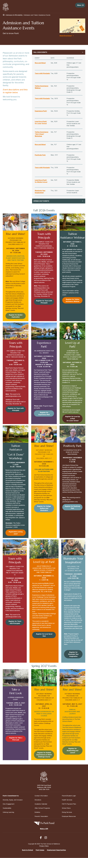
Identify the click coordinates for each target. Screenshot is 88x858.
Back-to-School (27, 850)
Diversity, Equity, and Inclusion (13, 800)
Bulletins (37, 812)
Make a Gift (44, 829)
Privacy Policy (44, 846)
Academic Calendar (41, 804)
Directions (38, 800)
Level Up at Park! (41, 121)
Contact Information (41, 796)
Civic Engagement (8, 804)
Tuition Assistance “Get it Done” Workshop (41, 134)
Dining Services (67, 812)
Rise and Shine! (40, 63)
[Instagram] (45, 837)
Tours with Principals (42, 73)
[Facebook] (40, 837)
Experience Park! (41, 111)
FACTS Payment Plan (69, 804)
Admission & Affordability (14, 15)
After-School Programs (42, 808)
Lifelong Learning (8, 812)
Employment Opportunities (56, 850)
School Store (66, 808)
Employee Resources (69, 816)
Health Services (67, 800)
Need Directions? (66, 36)
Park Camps (40, 850)
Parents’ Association (41, 816)
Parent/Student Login (69, 796)
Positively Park (40, 155)
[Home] (4, 15)
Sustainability (7, 808)
